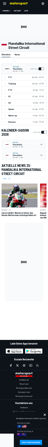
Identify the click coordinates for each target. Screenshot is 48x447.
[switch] (37, 69)
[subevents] (41, 144)
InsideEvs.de (24, 380)
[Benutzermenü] (42, 3)
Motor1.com (24, 384)
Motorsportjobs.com (24, 388)
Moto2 (15, 153)
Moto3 (15, 142)
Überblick (6, 54)
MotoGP (16, 67)
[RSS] (37, 365)
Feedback (24, 407)
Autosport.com (24, 392)
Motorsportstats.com (24, 396)
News (17, 54)
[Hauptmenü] (5, 4)
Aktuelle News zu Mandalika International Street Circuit (22, 169)
